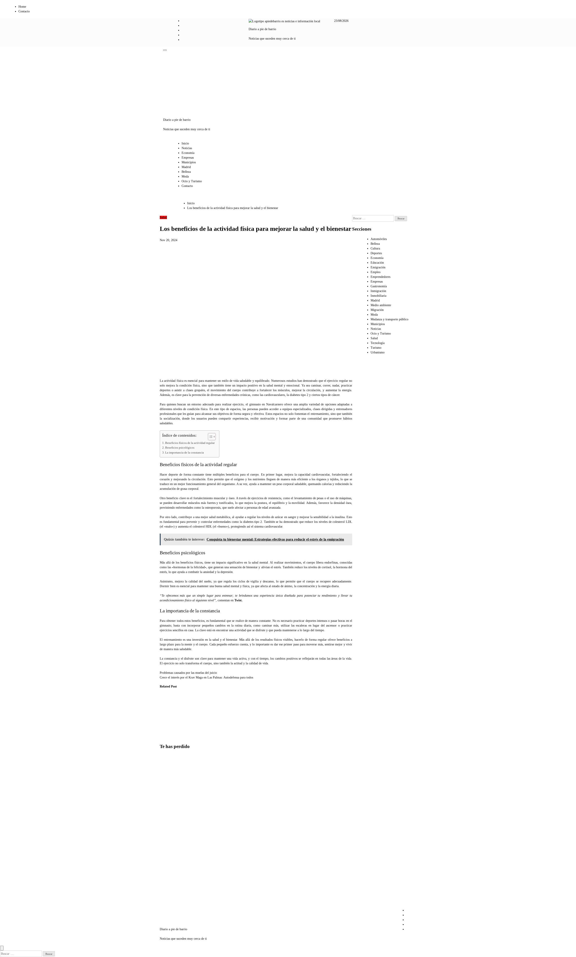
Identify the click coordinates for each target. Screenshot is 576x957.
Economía (188, 153)
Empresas (188, 157)
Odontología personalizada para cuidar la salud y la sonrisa (188, 714)
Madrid (186, 167)
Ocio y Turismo (192, 181)
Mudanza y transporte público (389, 319)
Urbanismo (378, 352)
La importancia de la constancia (184, 452)
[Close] (2, 948)
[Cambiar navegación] (165, 50)
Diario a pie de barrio (262, 29)
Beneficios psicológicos (180, 447)
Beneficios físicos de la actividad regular (190, 443)
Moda (185, 176)
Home (22, 6)
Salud (163, 217)
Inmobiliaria (378, 295)
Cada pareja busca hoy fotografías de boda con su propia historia (170, 817)
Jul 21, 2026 (164, 732)
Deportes (376, 253)
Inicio (185, 143)
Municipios (189, 162)
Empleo (375, 272)
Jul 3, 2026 (208, 737)
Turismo (376, 347)
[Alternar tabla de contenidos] (210, 436)
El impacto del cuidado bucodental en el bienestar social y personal (167, 714)
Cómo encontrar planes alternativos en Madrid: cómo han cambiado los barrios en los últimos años (171, 779)
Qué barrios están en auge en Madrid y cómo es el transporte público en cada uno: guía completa (171, 891)
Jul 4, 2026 (186, 732)
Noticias (187, 148)
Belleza (186, 171)
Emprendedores (380, 277)
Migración (377, 310)
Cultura (375, 248)
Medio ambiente (381, 305)
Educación (377, 262)
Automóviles (379, 239)
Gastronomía (379, 286)
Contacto (24, 11)
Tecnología (378, 343)
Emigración (378, 267)
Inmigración (378, 291)
